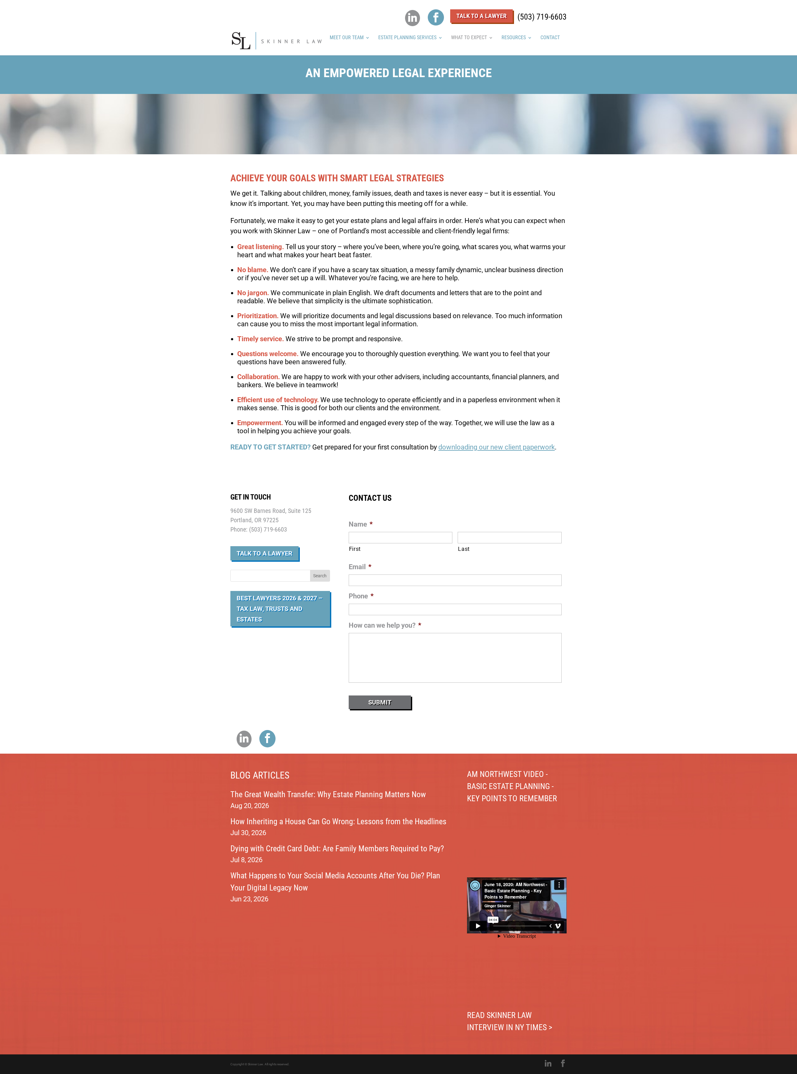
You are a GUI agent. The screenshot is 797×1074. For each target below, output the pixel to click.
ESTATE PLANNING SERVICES (407, 37)
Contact (550, 37)
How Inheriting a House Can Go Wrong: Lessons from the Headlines (338, 821)
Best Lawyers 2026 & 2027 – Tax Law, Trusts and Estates (280, 608)
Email (360, 567)
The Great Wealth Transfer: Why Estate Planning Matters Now (328, 794)
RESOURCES (514, 37)
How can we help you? (385, 625)
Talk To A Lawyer (481, 16)
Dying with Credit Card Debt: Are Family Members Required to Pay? (337, 848)
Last (464, 549)
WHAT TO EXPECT (469, 37)
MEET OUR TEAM (347, 37)
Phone (361, 596)
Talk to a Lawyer (264, 553)
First (355, 549)
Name (361, 524)
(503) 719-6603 (542, 16)
